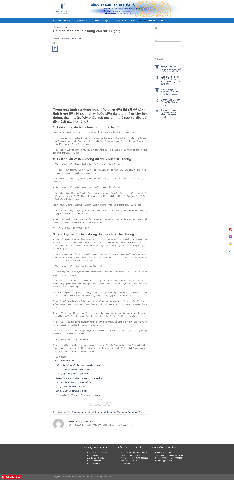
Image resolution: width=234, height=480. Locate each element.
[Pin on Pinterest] (105, 404)
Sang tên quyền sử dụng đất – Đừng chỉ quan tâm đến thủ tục (170, 91)
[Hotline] (230, 229)
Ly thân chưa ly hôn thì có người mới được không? (170, 102)
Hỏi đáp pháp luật (60, 27)
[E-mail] (230, 243)
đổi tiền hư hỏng (97, 412)
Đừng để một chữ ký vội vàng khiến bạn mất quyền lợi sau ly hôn (171, 69)
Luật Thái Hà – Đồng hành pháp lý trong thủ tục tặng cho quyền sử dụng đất (170, 80)
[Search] (180, 20)
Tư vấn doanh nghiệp (102, 21)
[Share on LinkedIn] (109, 404)
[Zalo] (230, 250)
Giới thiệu (67, 21)
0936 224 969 (12, 477)
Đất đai (132, 21)
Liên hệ (160, 21)
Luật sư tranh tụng (82, 21)
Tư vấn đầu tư (120, 21)
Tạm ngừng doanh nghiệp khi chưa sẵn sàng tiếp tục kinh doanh (170, 113)
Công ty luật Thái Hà (80, 38)
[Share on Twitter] (96, 404)
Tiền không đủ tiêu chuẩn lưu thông (129, 412)
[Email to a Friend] (100, 404)
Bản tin (152, 21)
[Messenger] (230, 236)
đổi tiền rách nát (110, 412)
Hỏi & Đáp (143, 21)
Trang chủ (57, 21)
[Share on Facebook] (91, 404)
